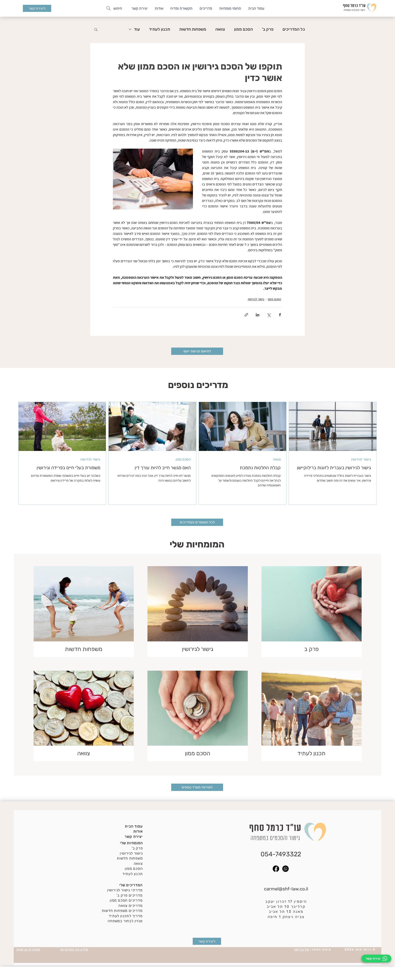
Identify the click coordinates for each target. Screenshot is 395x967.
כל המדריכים (294, 29)
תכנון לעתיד (159, 29)
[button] (96, 29)
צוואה (220, 29)
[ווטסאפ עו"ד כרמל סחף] (285, 868)
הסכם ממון (243, 29)
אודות (138, 831)
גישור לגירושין (256, 299)
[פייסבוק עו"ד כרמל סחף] (276, 868)
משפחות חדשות (192, 29)
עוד (137, 29)
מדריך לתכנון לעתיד (125, 916)
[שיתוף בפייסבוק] (280, 315)
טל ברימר (301, 949)
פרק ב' (267, 29)
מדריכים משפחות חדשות (122, 910)
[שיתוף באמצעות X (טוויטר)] (269, 315)
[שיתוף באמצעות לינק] (246, 315)
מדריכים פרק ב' (129, 895)
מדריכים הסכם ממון (126, 900)
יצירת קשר (133, 836)
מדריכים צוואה (130, 905)
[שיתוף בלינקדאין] (257, 315)
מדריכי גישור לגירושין (125, 890)
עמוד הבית (133, 826)
